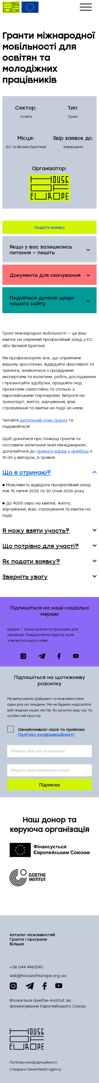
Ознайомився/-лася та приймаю (51, 731)
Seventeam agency (44, 1069)
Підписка (49, 784)
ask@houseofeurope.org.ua (38, 975)
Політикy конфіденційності (46, 734)
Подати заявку (49, 227)
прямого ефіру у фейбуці (63, 451)
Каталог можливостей (32, 934)
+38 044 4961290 (26, 967)
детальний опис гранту (44, 420)
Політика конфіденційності (33, 1062)
